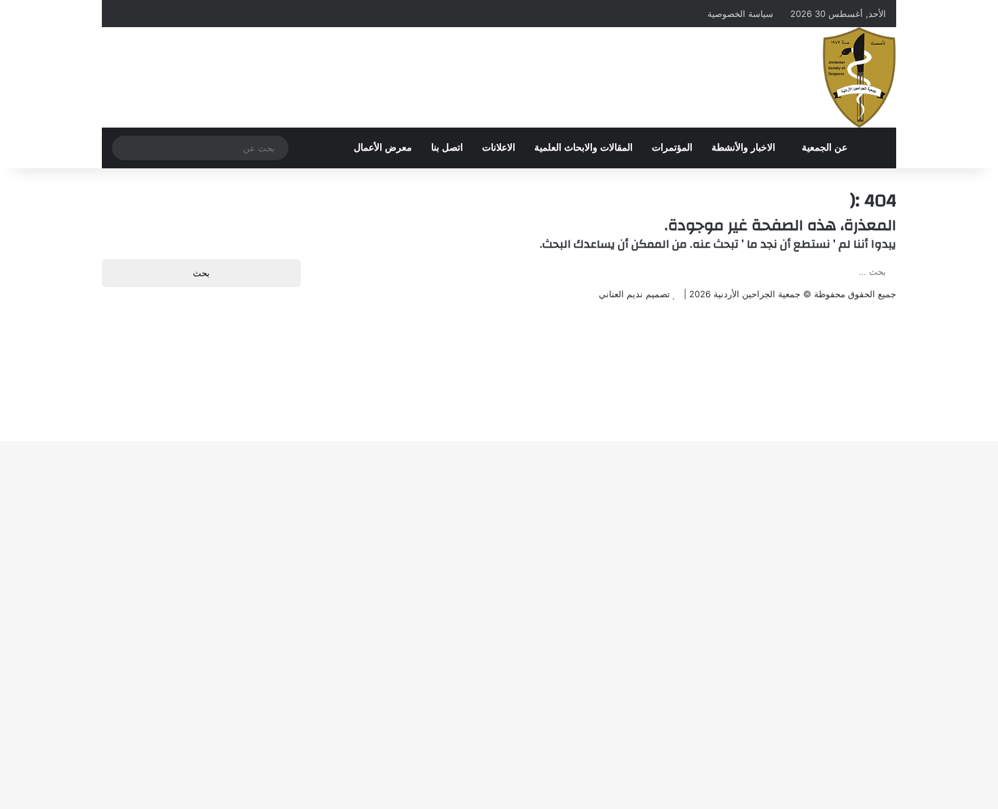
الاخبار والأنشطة (743, 148)
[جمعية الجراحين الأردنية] (859, 77)
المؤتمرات (672, 148)
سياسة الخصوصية (740, 13)
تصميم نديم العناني (634, 293)
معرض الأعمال (383, 148)
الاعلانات (498, 148)
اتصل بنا (447, 148)
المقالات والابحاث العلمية (583, 148)
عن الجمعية (824, 148)
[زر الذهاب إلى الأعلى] (994, 308)
